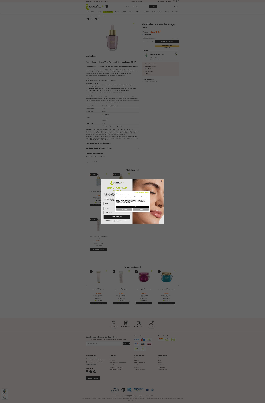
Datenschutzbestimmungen (139, 192)
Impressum (147, 192)
